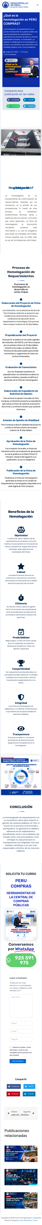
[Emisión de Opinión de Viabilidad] (21, 416)
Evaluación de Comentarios (21, 367)
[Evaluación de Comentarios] (21, 363)
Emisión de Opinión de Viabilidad (21, 420)
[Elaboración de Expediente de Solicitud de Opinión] (21, 387)
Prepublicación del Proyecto (21, 335)
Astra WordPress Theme (28, 1220)
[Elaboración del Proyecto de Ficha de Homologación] (21, 299)
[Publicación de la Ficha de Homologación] (21, 467)
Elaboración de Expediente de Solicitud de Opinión (21, 392)
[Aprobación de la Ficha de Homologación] (21, 437)
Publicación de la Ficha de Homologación (21, 472)
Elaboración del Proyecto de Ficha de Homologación (21, 304)
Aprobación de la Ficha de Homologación (21, 443)
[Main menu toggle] (37, 5)
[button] (13, 100)
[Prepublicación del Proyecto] (21, 331)
